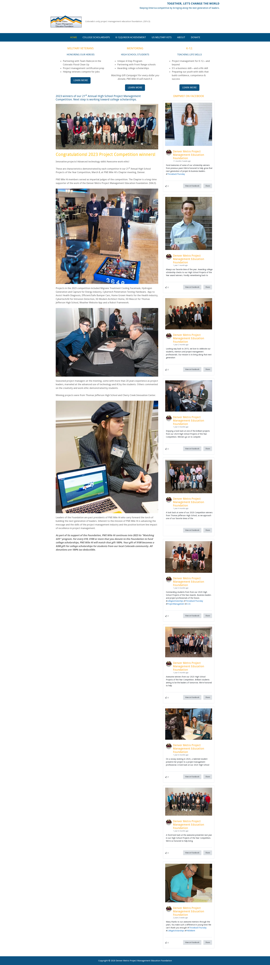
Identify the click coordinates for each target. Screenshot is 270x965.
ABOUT (181, 37)
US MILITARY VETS (162, 37)
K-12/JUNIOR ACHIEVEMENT (130, 37)
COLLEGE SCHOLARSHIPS (96, 37)
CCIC (188, 604)
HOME (73, 37)
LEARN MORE (80, 80)
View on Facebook (192, 186)
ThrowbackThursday (176, 174)
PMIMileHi (190, 931)
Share (207, 186)
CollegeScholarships (175, 931)
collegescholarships (175, 601)
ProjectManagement (175, 604)
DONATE (195, 37)
